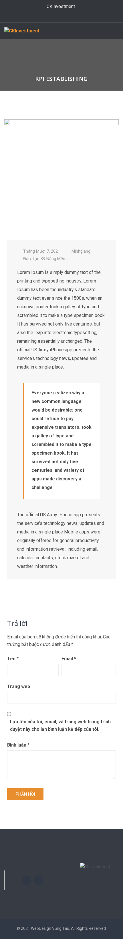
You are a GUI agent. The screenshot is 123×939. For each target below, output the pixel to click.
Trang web (18, 686)
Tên (13, 658)
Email (68, 658)
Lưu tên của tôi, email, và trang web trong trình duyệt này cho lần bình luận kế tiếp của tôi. (60, 725)
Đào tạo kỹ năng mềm (45, 258)
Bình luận (18, 745)
